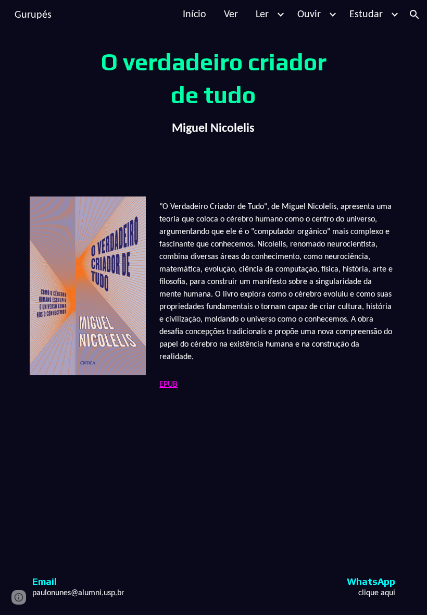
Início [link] (194, 14)
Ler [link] (262, 14)
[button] (414, 14)
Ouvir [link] (309, 14)
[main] (214, 92)
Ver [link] (231, 14)
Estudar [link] (366, 14)
